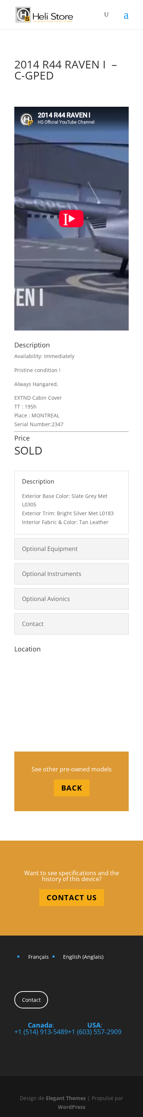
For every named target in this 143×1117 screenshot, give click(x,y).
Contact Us (72, 897)
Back (71, 788)
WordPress (71, 1106)
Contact (31, 999)
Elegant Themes (66, 1098)
